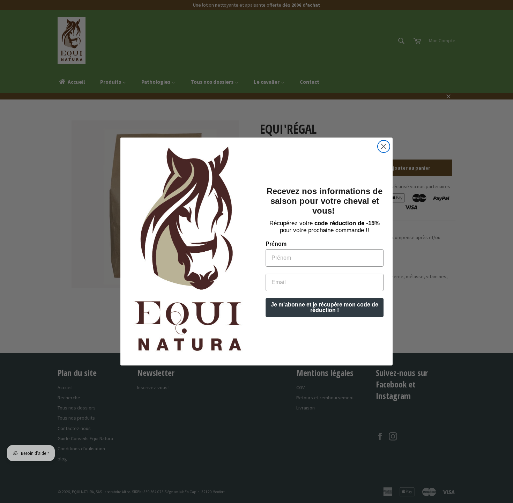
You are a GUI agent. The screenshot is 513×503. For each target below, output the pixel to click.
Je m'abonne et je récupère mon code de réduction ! (324, 307)
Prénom (276, 244)
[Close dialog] (384, 146)
